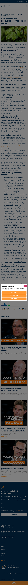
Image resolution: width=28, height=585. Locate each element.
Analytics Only (14, 295)
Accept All (14, 292)
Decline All (14, 298)
